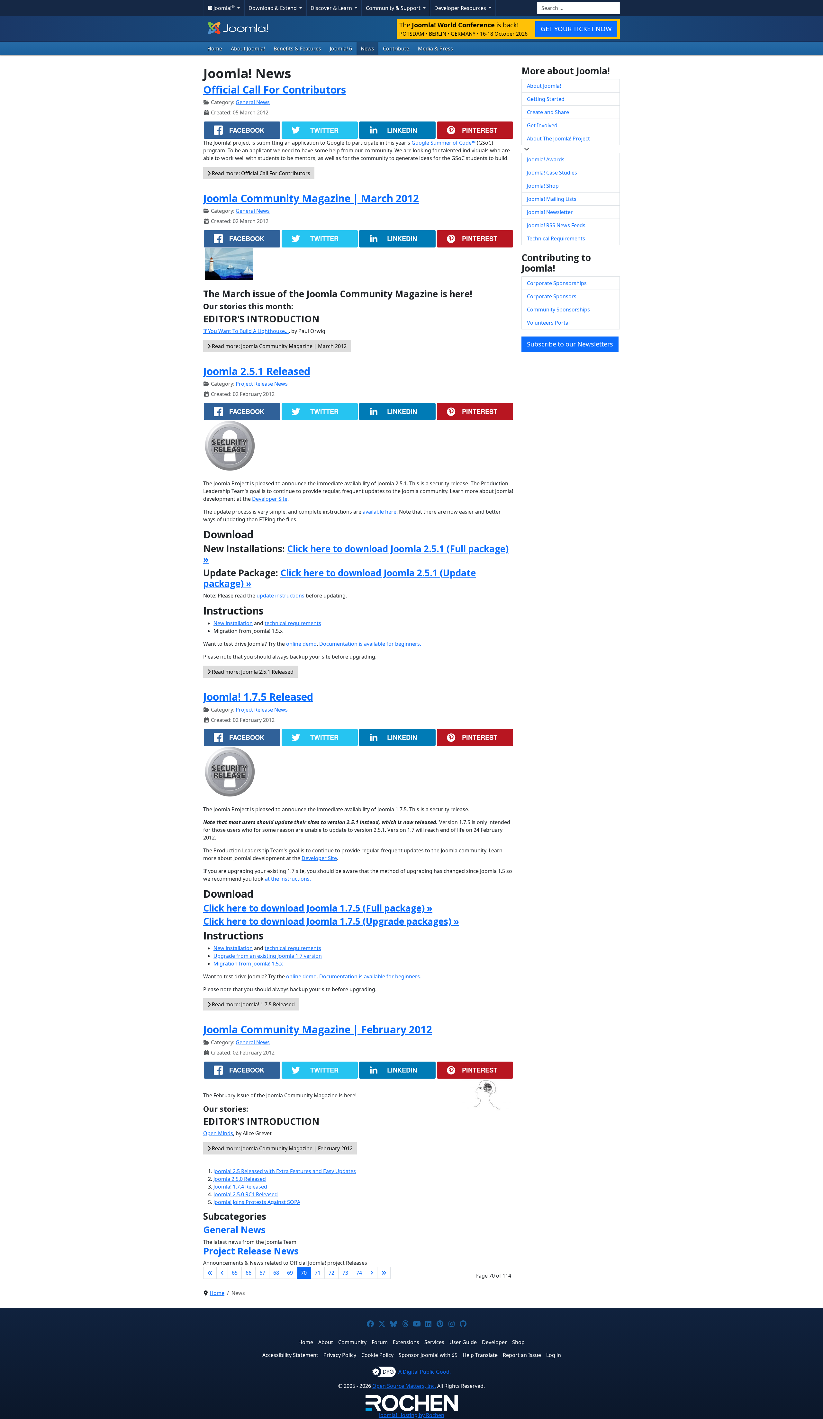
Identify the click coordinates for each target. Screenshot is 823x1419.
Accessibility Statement (290, 1355)
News (367, 48)
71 (318, 1272)
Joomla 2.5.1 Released (256, 371)
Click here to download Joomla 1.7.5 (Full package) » (317, 908)
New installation (233, 623)
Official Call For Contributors (274, 89)
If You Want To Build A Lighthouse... (246, 331)
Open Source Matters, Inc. (404, 1385)
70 (304, 1272)
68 (276, 1272)
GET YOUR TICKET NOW (576, 28)
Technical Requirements (556, 238)
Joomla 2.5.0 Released (239, 1178)
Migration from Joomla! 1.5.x (248, 963)
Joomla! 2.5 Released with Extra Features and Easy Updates (284, 1171)
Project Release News (262, 383)
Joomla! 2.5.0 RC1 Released (245, 1194)
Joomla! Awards (546, 159)
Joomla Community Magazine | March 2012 (311, 198)
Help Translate (480, 1355)
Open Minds (218, 1133)
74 (359, 1272)
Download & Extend (273, 8)
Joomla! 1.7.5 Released (258, 697)
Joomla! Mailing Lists (551, 198)
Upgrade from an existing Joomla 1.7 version (267, 955)
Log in (553, 1355)
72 (331, 1272)
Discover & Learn (332, 8)
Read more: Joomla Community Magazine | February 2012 (282, 1148)
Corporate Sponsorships (557, 283)
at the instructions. (288, 878)
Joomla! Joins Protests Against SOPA (256, 1202)
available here (379, 511)
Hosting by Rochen (411, 1415)
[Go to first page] (210, 1273)
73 (345, 1272)
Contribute (396, 48)
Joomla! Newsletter (550, 212)
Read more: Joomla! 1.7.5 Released (253, 1004)
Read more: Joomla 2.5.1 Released (252, 671)
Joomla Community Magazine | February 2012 (317, 1029)
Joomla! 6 (341, 48)
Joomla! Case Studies (552, 172)
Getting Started (546, 99)
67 (262, 1272)
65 (235, 1272)
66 (248, 1272)
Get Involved (542, 125)
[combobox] (578, 8)
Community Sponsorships (558, 309)
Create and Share (548, 112)
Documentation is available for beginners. (370, 643)
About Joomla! (248, 48)
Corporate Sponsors (551, 296)
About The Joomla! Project (558, 138)
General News (253, 102)
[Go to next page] (371, 1273)
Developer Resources (460, 8)
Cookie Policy (377, 1355)
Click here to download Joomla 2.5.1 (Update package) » (339, 578)
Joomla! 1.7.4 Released (240, 1186)
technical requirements (293, 623)
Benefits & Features (297, 48)
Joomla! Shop (543, 185)
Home (214, 48)
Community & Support (394, 8)
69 (290, 1272)
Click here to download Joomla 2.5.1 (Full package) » (356, 554)
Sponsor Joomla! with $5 (428, 1355)
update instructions (280, 595)
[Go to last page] (384, 1273)
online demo (301, 643)
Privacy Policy (339, 1355)
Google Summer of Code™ (443, 142)
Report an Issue (522, 1355)
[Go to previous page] (222, 1273)
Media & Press (435, 48)
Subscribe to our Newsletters (570, 344)
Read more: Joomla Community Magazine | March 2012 (279, 346)
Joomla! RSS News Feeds (556, 225)
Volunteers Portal (548, 322)
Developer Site (269, 498)
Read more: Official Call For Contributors (260, 173)
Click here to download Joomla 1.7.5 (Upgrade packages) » (331, 921)
